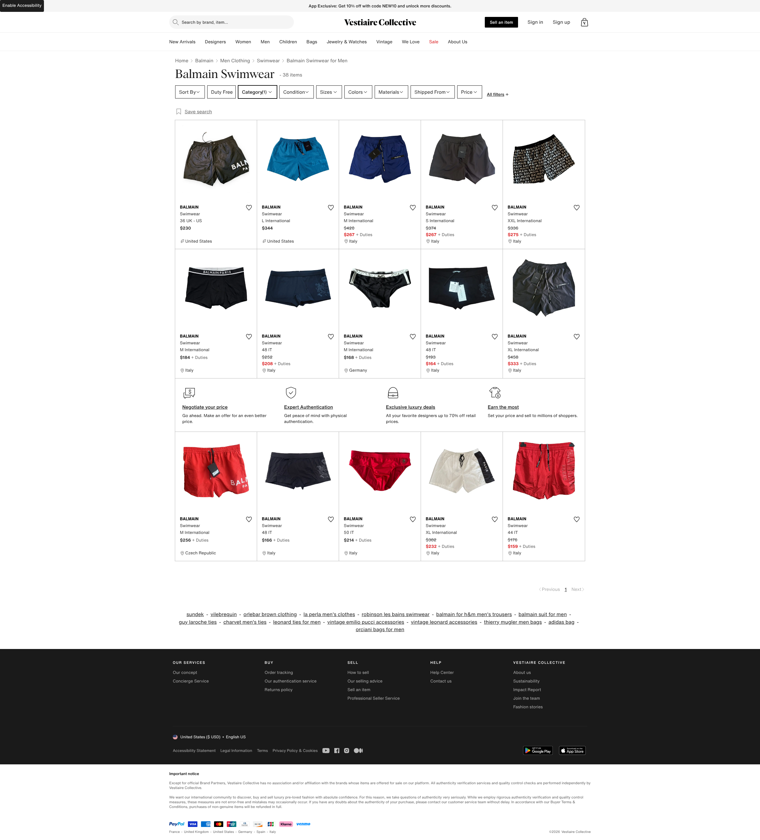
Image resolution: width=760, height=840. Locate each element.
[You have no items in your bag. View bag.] (584, 22)
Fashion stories (528, 707)
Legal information (236, 750)
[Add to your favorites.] (248, 207)
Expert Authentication (308, 407)
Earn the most (503, 407)
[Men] (274, 41)
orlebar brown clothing (270, 614)
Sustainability (526, 681)
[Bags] (321, 41)
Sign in (535, 22)
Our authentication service (290, 681)
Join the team (526, 698)
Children (288, 42)
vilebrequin (223, 614)
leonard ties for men (297, 622)
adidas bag (561, 622)
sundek (195, 614)
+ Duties (364, 234)
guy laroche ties (198, 622)
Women (243, 42)
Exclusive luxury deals (410, 407)
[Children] (301, 41)
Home (181, 60)
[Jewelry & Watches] (371, 41)
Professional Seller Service (373, 698)
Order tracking (279, 672)
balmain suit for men (543, 614)
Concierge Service (191, 681)
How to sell (358, 672)
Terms (262, 750)
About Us (457, 42)
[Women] (256, 41)
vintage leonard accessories (444, 622)
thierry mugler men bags (513, 622)
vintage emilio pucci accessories (365, 622)
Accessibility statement (194, 750)
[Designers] (230, 41)
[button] (584, 22)
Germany (245, 832)
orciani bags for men (380, 629)
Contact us (441, 681)
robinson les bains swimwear (395, 614)
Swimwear (268, 60)
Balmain (204, 60)
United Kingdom (196, 832)
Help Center (442, 672)
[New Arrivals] (200, 41)
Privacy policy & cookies (295, 750)
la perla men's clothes (329, 614)
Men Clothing (235, 60)
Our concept (185, 672)
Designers (215, 42)
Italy (273, 832)
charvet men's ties (244, 622)
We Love (411, 42)
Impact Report (527, 690)
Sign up (561, 22)
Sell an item (501, 22)
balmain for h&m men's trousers (474, 614)
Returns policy (278, 690)
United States (223, 832)
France (174, 832)
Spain (260, 832)
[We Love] (424, 41)
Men (265, 42)
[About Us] (472, 41)
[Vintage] (397, 41)
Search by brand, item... (205, 22)
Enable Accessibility (22, 5)
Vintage (384, 42)
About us (522, 672)
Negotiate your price (205, 407)
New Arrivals (182, 42)
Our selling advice (364, 681)
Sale (433, 42)
